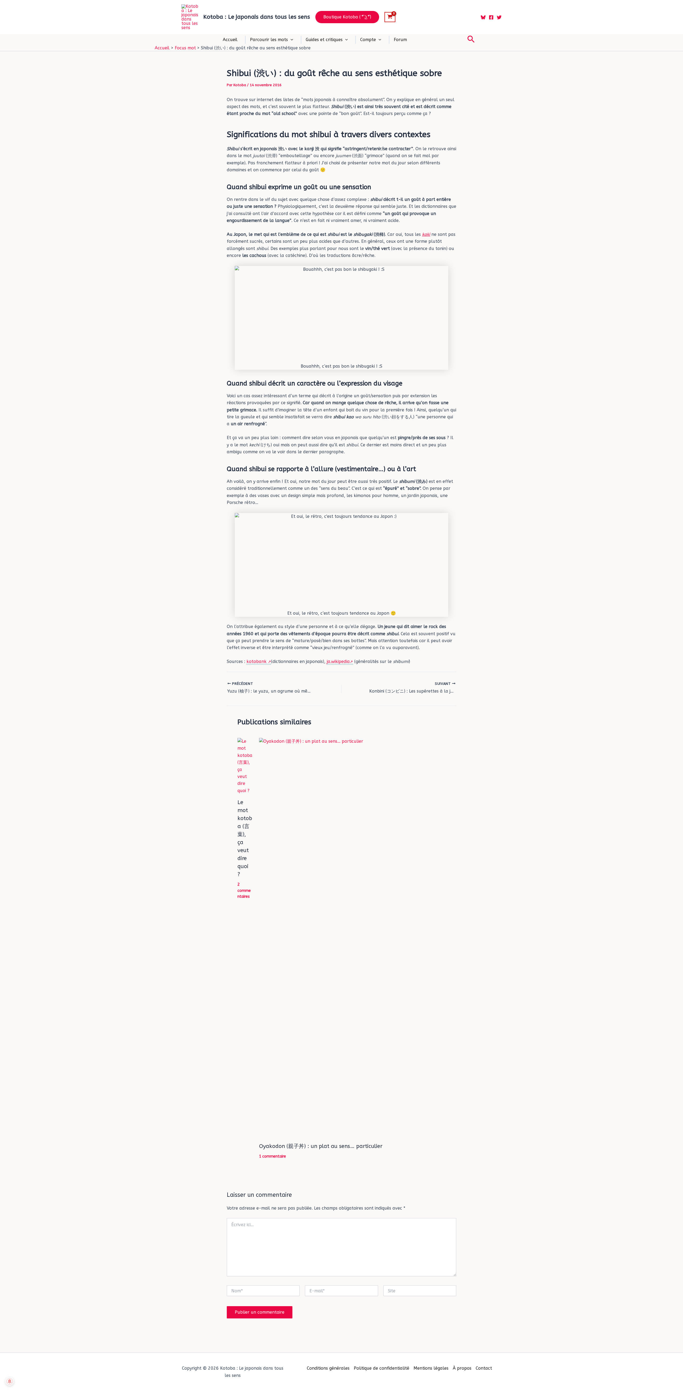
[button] (347, 17)
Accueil (230, 39)
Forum (400, 39)
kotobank (257, 661)
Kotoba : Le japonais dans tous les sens (256, 17)
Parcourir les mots (269, 39)
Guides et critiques (324, 39)
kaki (426, 234)
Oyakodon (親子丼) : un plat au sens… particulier (320, 1146)
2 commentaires (244, 890)
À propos (462, 1368)
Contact (484, 1368)
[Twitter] (499, 17)
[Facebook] (491, 17)
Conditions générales (328, 1368)
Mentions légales (431, 1368)
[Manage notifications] (9, 1381)
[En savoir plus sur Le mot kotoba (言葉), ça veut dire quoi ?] (244, 765)
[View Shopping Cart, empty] (389, 17)
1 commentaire (272, 1156)
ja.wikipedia (338, 661)
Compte (368, 39)
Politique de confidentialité (381, 1368)
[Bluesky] (483, 17)
